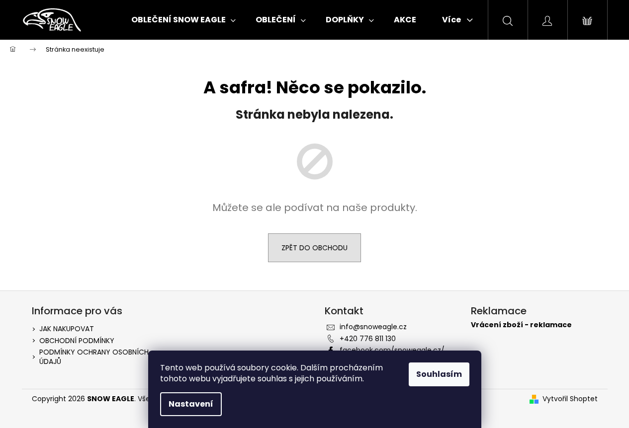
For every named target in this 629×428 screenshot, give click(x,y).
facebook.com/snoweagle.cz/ (392, 350)
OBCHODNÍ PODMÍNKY (76, 341)
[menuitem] (183, 20)
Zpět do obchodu (314, 248)
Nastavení (191, 404)
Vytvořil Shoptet (570, 399)
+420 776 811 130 (368, 339)
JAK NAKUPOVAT (66, 329)
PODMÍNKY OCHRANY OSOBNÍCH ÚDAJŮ (94, 356)
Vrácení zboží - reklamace (521, 325)
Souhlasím (439, 374)
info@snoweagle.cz (373, 327)
